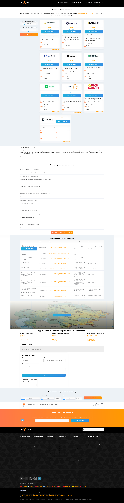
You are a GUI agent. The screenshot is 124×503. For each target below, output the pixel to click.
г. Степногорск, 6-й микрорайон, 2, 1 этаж (60, 258)
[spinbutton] (29, 23)
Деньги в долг (24, 338)
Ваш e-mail (47, 357)
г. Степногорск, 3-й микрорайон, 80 (50, 33)
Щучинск (54, 342)
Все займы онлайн (92, 335)
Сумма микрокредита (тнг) (29, 21)
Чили (55, 486)
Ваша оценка (25, 363)
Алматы (54, 335)
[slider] (29, 23)
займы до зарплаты (51, 156)
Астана (54, 336)
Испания (24, 486)
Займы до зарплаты (25, 335)
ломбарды (70, 156)
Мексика (31, 486)
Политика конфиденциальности (52, 495)
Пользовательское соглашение (36, 495)
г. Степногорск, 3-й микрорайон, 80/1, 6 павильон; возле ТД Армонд (59, 282)
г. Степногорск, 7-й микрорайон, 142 (58, 268)
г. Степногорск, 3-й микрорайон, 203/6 (59, 253)
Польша (84, 486)
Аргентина (48, 486)
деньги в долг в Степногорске (86, 13)
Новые (89, 338)
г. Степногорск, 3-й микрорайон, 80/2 (59, 290)
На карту (89, 336)
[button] (21, 23)
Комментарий (26, 366)
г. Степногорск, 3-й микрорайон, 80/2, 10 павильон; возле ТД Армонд (59, 274)
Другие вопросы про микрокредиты (62, 232)
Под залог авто (24, 339)
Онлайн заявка (29, 248)
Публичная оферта (24, 495)
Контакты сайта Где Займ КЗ (66, 495)
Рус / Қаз (101, 6)
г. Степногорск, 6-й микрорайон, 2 (58, 296)
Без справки (90, 339)
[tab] (62, 169)
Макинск (54, 340)
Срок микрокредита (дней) (29, 27)
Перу (60, 486)
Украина (76, 486)
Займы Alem (56, 80)
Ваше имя (25, 357)
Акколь (54, 339)
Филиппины (68, 486)
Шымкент (54, 338)
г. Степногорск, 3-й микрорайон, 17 (58, 263)
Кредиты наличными (25, 336)
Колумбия (39, 486)
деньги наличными (62, 156)
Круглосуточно (91, 340)
